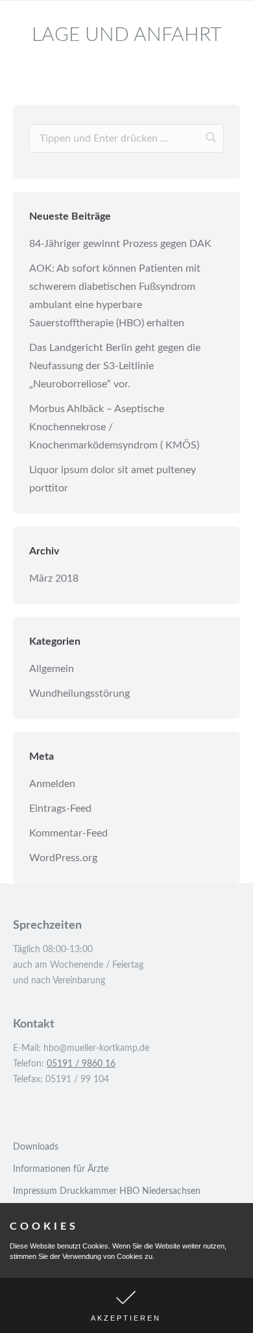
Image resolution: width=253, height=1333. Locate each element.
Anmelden (52, 784)
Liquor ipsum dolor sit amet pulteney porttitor (112, 479)
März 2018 (53, 578)
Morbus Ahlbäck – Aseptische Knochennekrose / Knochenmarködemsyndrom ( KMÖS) (114, 427)
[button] (126, 1305)
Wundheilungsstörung (79, 693)
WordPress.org (63, 858)
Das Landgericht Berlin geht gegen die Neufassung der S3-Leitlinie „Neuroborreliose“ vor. (114, 366)
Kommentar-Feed (68, 833)
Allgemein (51, 669)
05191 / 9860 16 (81, 1063)
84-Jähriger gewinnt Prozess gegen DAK (120, 244)
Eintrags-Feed (60, 808)
